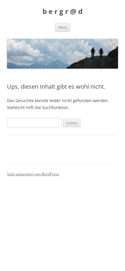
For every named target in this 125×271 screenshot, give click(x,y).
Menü (62, 27)
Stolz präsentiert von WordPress (33, 174)
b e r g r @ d (62, 11)
